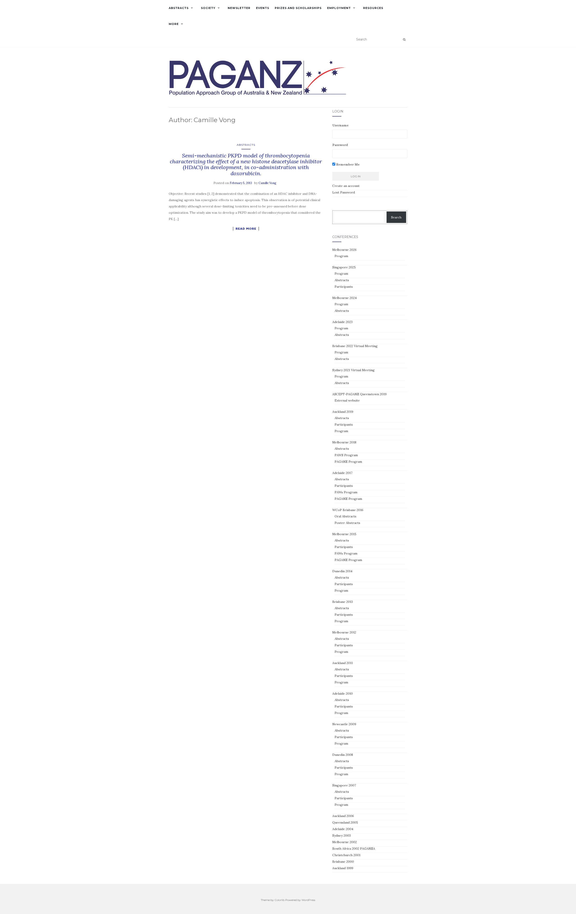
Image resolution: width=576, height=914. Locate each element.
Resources (373, 8)
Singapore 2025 (344, 267)
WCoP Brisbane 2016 (347, 510)
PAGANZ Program (348, 462)
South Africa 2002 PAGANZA (353, 849)
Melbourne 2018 (344, 442)
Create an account (346, 186)
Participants (344, 287)
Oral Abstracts (345, 516)
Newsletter (239, 8)
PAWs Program (346, 492)
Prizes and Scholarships (298, 8)
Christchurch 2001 (346, 855)
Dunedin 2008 (342, 755)
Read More (246, 228)
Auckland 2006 (343, 816)
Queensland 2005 (345, 822)
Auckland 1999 (342, 868)
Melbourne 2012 (344, 632)
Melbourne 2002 (344, 842)
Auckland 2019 (342, 412)
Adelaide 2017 (342, 473)
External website (347, 400)
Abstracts (179, 8)
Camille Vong (267, 183)
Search (396, 217)
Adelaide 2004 (342, 829)
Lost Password (343, 192)
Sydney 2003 (341, 835)
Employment (339, 8)
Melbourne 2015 (344, 534)
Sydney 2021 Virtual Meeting (353, 370)
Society (208, 8)
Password (340, 145)
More (174, 24)
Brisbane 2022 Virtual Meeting (355, 346)
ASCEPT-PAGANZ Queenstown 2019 (359, 394)
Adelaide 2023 (342, 322)
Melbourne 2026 (344, 250)
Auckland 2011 (342, 663)
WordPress (308, 900)
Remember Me (347, 164)
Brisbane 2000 (343, 862)
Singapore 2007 (344, 785)
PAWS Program (346, 455)
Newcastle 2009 (344, 724)
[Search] (404, 39)
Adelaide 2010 (342, 694)
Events (262, 8)
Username (340, 125)
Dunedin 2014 (342, 571)
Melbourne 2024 (344, 298)
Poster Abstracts (347, 523)
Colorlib (279, 900)
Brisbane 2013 (342, 602)
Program (341, 256)
